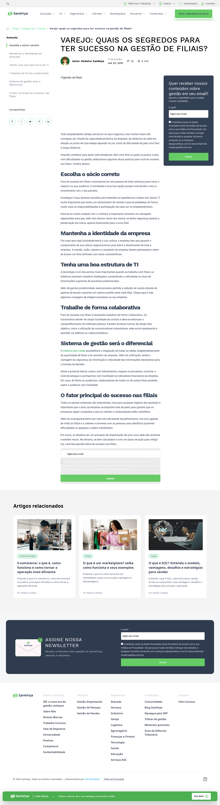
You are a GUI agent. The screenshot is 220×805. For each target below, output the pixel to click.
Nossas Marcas (52, 717)
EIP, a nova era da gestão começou (54, 703)
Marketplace (117, 13)
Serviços (116, 707)
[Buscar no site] (8, 4)
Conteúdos (156, 13)
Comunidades (153, 701)
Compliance (50, 746)
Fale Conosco (186, 701)
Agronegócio (119, 731)
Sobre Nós (49, 711)
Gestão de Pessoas (88, 707)
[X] (21, 121)
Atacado (116, 701)
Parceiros (136, 13)
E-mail (173, 107)
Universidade (51, 734)
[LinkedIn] (48, 121)
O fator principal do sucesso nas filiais (29, 95)
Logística (116, 725)
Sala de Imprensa (54, 729)
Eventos (48, 740)
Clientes (97, 13)
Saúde (115, 748)
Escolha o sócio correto (24, 45)
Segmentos (77, 13)
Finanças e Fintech (123, 736)
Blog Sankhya (153, 707)
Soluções (45, 13)
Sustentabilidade (54, 752)
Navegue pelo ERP (156, 713)
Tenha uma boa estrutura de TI (29, 64)
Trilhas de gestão (155, 719)
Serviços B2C (119, 760)
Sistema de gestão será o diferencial (24, 83)
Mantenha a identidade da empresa (25, 55)
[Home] (7, 28)
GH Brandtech (92, 779)
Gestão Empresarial (89, 701)
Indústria (117, 713)
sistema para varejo (74, 350)
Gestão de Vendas (88, 713)
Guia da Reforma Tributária (155, 732)
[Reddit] (30, 121)
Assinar (110, 478)
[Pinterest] (39, 121)
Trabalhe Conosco (54, 723)
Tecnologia (118, 742)
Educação (117, 754)
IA (60, 13)
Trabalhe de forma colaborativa (29, 73)
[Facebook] (12, 121)
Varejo (115, 719)
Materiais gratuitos (157, 725)
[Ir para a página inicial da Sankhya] (20, 13)
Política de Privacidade (114, 779)
